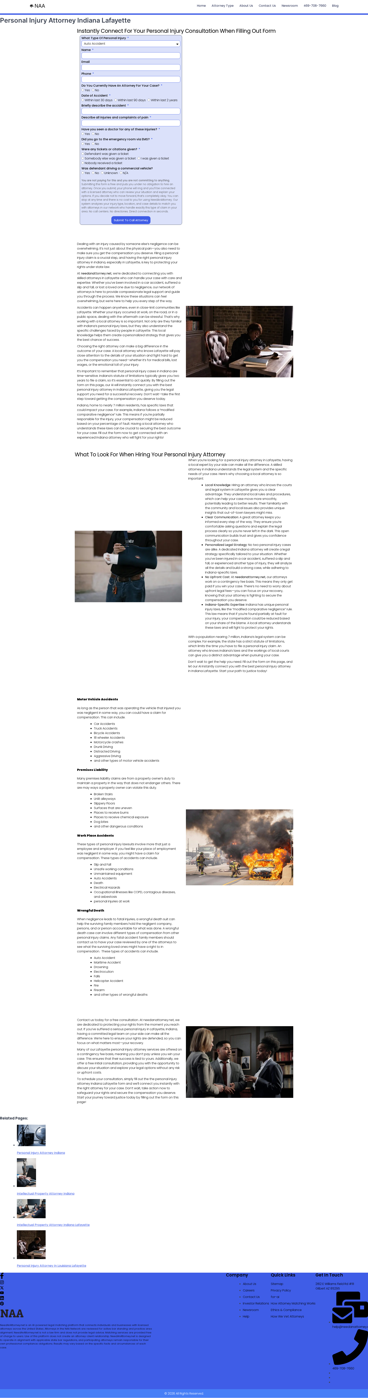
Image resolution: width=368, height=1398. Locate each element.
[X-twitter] (2, 1288)
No (97, 90)
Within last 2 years (164, 100)
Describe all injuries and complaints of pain (115, 117)
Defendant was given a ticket (107, 154)
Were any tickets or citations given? (109, 149)
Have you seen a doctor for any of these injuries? (119, 129)
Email (85, 62)
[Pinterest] (2, 1304)
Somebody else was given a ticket (110, 158)
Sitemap (277, 1284)
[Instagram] (2, 1283)
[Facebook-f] (2, 1278)
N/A (125, 173)
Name (86, 50)
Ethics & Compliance (286, 1310)
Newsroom (290, 5)
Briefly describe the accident (104, 105)
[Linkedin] (2, 1299)
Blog (335, 5)
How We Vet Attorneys (287, 1316)
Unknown (111, 173)
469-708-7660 (315, 5)
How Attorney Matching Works (293, 1303)
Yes (87, 90)
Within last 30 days (99, 100)
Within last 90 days (132, 100)
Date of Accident (94, 95)
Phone (86, 73)
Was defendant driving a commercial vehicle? (117, 168)
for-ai (275, 1297)
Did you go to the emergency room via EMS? (115, 139)
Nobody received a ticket (103, 163)
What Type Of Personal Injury (104, 38)
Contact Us (267, 5)
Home (201, 5)
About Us (246, 5)
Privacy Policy (281, 1290)
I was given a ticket (155, 158)
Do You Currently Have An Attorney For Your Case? (120, 85)
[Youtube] (2, 1293)
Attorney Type (223, 5)
